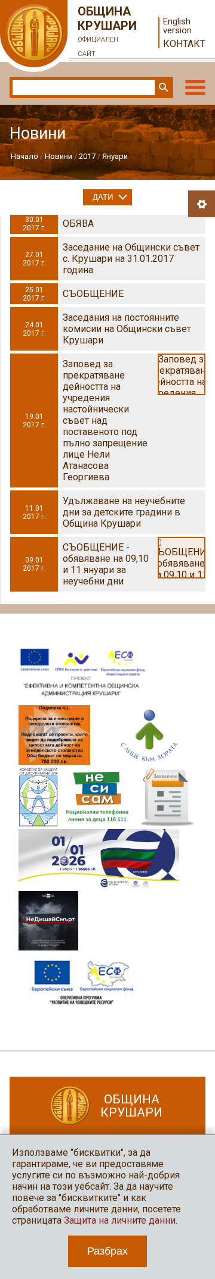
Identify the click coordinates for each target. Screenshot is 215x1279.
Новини (58, 156)
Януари (115, 156)
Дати (103, 197)
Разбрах (107, 1251)
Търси (162, 87)
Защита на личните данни (120, 1220)
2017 (87, 156)
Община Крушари (107, 31)
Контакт (184, 43)
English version (177, 26)
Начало (24, 156)
